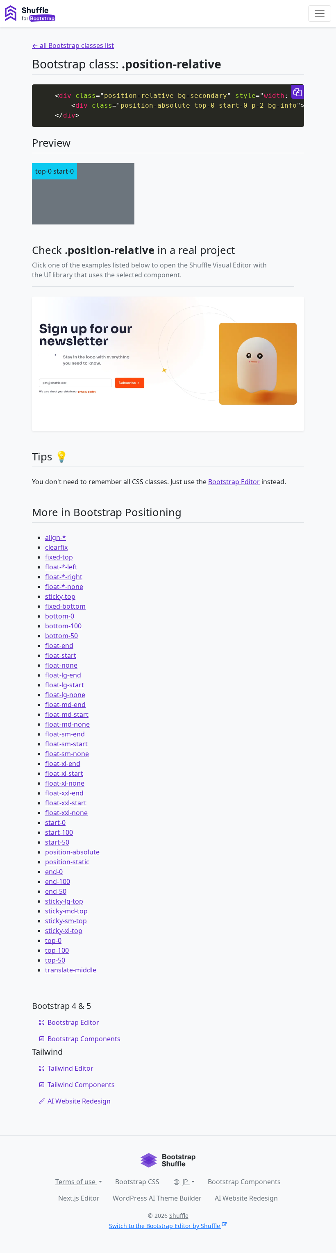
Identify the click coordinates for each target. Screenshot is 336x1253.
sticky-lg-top (64, 901)
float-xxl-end (64, 793)
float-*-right (63, 576)
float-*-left (61, 566)
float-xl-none (64, 783)
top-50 (55, 960)
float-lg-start (64, 684)
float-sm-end (65, 734)
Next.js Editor (79, 1198)
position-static (67, 861)
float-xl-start (64, 773)
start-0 (55, 822)
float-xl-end (62, 763)
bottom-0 (59, 616)
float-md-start (67, 714)
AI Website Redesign (79, 1101)
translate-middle (70, 969)
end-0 (54, 871)
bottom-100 (63, 625)
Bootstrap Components (84, 1038)
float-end (59, 645)
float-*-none (64, 586)
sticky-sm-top (66, 920)
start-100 (59, 832)
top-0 (53, 940)
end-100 (57, 881)
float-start (60, 655)
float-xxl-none (66, 812)
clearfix (56, 547)
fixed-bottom (65, 606)
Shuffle (178, 1215)
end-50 (55, 891)
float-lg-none (65, 694)
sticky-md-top (66, 910)
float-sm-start (66, 743)
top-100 (57, 950)
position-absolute (72, 851)
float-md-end (65, 704)
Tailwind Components (81, 1084)
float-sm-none (67, 753)
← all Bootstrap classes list (73, 45)
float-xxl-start (65, 802)
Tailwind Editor (70, 1068)
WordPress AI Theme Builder (157, 1198)
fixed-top (59, 557)
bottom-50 (61, 635)
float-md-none (67, 724)
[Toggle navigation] (319, 13)
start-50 (57, 842)
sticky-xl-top (63, 930)
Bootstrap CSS (137, 1181)
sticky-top (60, 596)
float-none (61, 665)
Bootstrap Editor (234, 481)
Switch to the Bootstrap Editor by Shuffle (164, 1226)
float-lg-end (63, 675)
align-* (55, 537)
